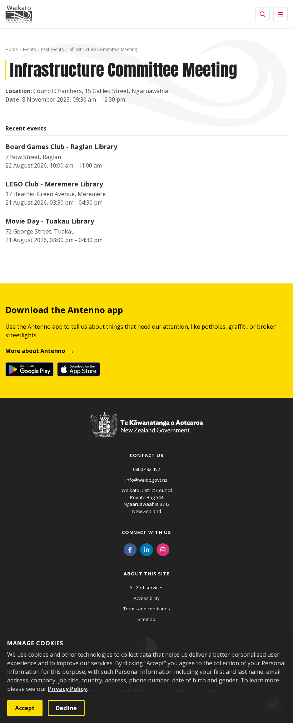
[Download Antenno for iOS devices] (78, 369)
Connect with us (146, 532)
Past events (52, 49)
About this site (146, 573)
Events (29, 49)
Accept (25, 708)
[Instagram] (163, 549)
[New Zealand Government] (146, 431)
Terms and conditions (146, 608)
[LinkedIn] (146, 549)
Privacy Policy (67, 689)
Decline (66, 708)
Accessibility (147, 598)
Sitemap (146, 619)
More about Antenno (35, 351)
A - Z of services (146, 587)
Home (11, 49)
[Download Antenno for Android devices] (29, 369)
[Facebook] (130, 549)
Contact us (147, 455)
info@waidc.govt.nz (146, 480)
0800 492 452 (146, 469)
